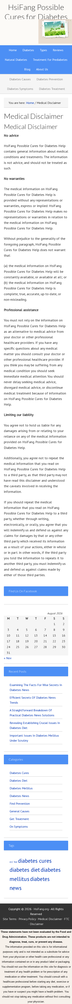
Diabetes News (19, 796)
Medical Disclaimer (50, 919)
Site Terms (10, 919)
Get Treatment (19, 819)
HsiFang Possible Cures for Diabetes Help (36, 16)
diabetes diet (25, 869)
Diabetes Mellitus (21, 788)
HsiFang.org (41, 909)
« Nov (7, 658)
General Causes (19, 811)
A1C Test (13, 862)
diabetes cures (35, 860)
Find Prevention (20, 803)
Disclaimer (36, 924)
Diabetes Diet (18, 780)
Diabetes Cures (19, 773)
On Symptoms (19, 826)
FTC (66, 919)
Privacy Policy (27, 919)
